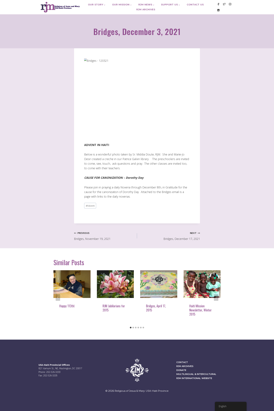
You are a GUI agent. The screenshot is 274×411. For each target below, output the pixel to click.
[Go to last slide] (58, 297)
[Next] (216, 297)
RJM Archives (145, 9)
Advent (90, 205)
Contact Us (195, 4)
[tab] (130, 327)
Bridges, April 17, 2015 (156, 308)
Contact (182, 362)
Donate (181, 370)
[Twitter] (224, 4)
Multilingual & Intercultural (196, 374)
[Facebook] (218, 4)
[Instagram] (230, 4)
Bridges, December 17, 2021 (181, 236)
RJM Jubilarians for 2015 (114, 308)
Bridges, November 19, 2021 (92, 236)
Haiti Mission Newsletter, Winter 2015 (200, 310)
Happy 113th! (67, 306)
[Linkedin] (218, 10)
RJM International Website (194, 378)
